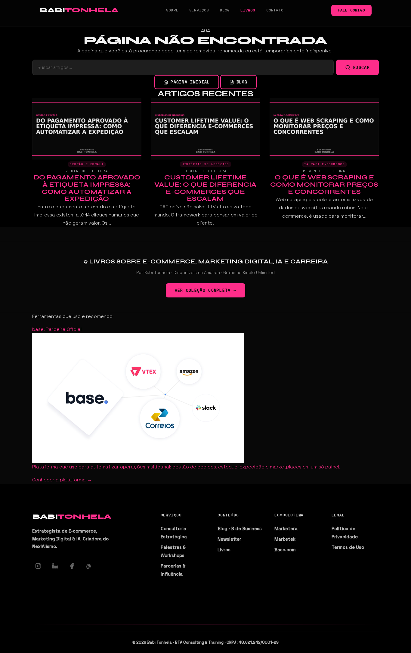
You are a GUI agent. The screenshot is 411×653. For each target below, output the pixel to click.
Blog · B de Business (240, 528)
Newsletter (229, 539)
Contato (274, 10)
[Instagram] (38, 566)
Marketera (286, 528)
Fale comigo (351, 10)
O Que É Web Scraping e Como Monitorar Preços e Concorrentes (324, 184)
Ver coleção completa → (205, 290)
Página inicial (190, 82)
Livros (247, 10)
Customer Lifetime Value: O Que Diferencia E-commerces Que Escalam (205, 188)
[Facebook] (72, 566)
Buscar (361, 67)
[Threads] (89, 566)
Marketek (284, 539)
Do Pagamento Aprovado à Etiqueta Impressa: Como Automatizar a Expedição (86, 188)
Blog (225, 10)
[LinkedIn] (55, 566)
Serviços (199, 10)
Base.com (285, 549)
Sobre (172, 10)
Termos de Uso (348, 547)
